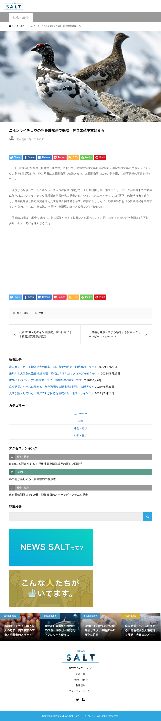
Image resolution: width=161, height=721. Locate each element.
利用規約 (80, 685)
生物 (41, 313)
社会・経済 (21, 17)
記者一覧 (80, 674)
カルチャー (80, 413)
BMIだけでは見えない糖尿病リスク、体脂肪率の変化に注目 (46, 380)
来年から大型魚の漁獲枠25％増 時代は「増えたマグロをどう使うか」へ (54, 373)
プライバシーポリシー (80, 691)
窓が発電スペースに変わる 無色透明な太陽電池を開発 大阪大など (51, 386)
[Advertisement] (80, 259)
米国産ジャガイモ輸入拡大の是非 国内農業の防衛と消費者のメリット (53, 366)
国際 (80, 420)
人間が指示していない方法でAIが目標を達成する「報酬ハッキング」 (51, 393)
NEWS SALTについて (80, 668)
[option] (20, 627)
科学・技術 (80, 435)
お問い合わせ (80, 679)
